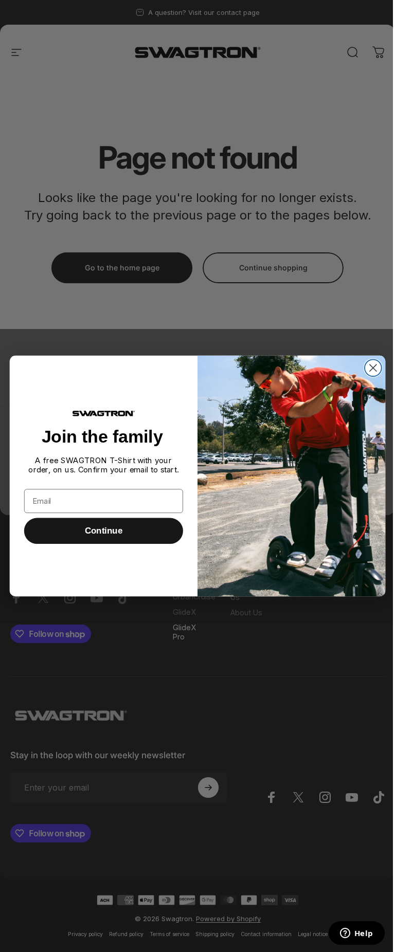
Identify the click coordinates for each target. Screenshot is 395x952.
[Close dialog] (373, 367)
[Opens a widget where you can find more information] (356, 934)
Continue (103, 531)
